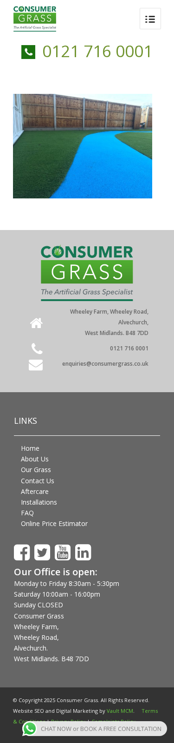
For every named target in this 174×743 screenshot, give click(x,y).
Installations (39, 502)
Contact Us (37, 480)
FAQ (27, 512)
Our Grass (36, 469)
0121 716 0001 (97, 51)
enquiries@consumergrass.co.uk (105, 364)
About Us (35, 458)
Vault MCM (120, 710)
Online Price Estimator (54, 523)
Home (30, 448)
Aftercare (35, 491)
